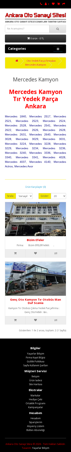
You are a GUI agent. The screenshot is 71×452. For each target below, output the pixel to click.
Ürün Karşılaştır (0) (35, 187)
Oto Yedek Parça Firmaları (41, 61)
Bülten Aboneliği (35, 430)
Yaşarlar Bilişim (35, 353)
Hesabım (36, 418)
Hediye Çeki (35, 399)
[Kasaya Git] (63, 4)
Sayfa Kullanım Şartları (35, 365)
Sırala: (10, 196)
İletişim (35, 376)
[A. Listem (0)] (53, 4)
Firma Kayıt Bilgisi (35, 357)
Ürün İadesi (35, 380)
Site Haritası (35, 384)
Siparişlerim (35, 422)
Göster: (45, 196)
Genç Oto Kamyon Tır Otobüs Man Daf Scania (35, 301)
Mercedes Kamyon (35, 64)
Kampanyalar (35, 407)
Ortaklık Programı (35, 403)
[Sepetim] (58, 4)
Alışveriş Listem (35, 426)
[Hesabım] (47, 4)
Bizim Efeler (35, 240)
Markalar (35, 395)
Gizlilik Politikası (35, 361)
